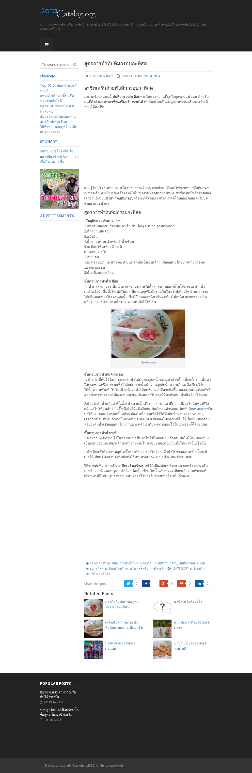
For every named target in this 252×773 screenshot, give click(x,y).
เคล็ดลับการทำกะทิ (150, 568)
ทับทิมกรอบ (192, 408)
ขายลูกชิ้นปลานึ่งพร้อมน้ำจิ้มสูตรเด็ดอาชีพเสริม (59, 712)
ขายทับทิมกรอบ (166, 563)
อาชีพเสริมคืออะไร (188, 601)
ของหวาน (147, 563)
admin (108, 76)
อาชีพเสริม (197, 568)
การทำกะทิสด (108, 563)
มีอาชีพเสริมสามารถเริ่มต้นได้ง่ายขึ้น (58, 694)
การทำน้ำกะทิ (129, 563)
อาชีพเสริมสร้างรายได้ (120, 568)
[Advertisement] (148, 147)
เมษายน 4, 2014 (149, 76)
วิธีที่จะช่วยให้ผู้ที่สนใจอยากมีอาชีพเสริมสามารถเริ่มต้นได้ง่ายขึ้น (59, 156)
